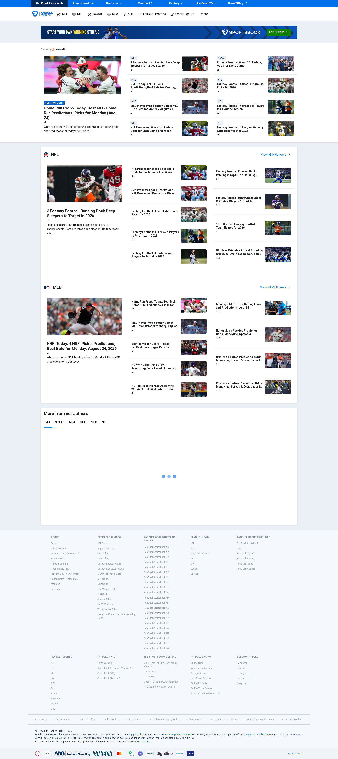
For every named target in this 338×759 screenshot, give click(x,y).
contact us (144, 741)
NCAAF (98, 14)
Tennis (54, 693)
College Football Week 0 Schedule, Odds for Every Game (239, 64)
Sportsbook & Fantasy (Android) (114, 668)
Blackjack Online (200, 673)
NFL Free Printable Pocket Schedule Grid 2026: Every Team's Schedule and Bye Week (239, 254)
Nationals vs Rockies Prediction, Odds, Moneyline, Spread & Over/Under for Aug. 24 (237, 334)
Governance (63, 719)
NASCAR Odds (105, 604)
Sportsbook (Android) (108, 678)
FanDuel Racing (245, 558)
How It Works (58, 558)
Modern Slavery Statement (65, 574)
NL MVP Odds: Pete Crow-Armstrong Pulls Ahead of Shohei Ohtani (153, 368)
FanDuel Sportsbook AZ (156, 552)
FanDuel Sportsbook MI (156, 602)
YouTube (241, 678)
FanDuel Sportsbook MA (156, 597)
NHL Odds (102, 579)
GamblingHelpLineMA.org (178, 734)
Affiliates (55, 584)
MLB (80, 14)
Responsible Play (60, 568)
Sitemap (55, 589)
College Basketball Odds (110, 568)
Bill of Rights (112, 719)
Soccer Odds (104, 599)
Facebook (242, 663)
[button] (279, 32)
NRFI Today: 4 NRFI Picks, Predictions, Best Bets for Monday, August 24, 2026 (153, 87)
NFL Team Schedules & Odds (159, 687)
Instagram (242, 673)
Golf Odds (102, 584)
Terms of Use (197, 719)
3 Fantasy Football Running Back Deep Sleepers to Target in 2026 (155, 64)
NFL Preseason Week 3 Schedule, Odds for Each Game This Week (152, 129)
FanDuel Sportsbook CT (156, 567)
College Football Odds (109, 563)
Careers (43, 719)
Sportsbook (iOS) (106, 673)
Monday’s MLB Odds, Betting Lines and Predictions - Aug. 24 (238, 306)
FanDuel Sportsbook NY (156, 618)
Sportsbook (81, 3)
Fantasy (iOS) (104, 663)
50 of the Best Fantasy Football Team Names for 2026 (236, 226)
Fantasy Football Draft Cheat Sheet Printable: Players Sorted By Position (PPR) (238, 201)
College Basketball (201, 553)
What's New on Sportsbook (65, 553)
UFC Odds (102, 594)
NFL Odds (102, 543)
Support (55, 543)
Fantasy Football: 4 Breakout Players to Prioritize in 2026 (240, 107)
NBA (115, 14)
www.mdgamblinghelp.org (260, 734)
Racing (174, 3)
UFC (193, 563)
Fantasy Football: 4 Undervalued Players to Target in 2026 (152, 255)
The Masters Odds (107, 589)
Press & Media (293, 719)
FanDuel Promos (154, 14)
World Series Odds (107, 609)
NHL (131, 14)
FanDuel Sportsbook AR (156, 547)
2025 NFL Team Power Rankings (161, 681)
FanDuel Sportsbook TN (156, 633)
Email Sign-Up (184, 14)
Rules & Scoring (59, 563)
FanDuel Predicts (246, 568)
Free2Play (235, 3)
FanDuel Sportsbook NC (156, 608)
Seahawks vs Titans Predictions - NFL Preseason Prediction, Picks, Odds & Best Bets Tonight (153, 193)
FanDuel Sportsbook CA (156, 557)
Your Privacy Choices (225, 719)
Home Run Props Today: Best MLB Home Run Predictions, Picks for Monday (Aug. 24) (80, 113)
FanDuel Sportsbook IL (156, 582)
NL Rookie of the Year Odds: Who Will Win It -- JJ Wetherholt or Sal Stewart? (152, 389)
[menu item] (42, 10)
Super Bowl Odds (106, 548)
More (204, 14)
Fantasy (112, 3)
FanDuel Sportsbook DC (156, 572)
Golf (53, 688)
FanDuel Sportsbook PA (156, 628)
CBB (53, 708)
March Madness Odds (109, 574)
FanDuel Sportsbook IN (156, 587)
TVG (239, 548)
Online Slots (197, 663)
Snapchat (242, 683)
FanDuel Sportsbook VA (156, 638)
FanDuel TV (204, 3)
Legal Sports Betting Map (64, 579)
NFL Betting (150, 671)
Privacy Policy (136, 719)
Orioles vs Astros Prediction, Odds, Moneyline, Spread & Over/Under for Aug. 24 (239, 360)
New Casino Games (201, 668)
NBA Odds (103, 553)
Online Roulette (199, 683)
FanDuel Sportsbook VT (156, 643)
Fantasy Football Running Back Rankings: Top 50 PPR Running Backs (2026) (236, 175)
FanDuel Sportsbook (247, 543)
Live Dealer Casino (201, 678)
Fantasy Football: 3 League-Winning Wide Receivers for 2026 (240, 129)
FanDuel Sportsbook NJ (156, 613)
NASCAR (55, 698)
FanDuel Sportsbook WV (157, 648)
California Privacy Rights (166, 719)
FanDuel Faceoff (246, 563)
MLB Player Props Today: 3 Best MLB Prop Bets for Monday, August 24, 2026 (154, 109)
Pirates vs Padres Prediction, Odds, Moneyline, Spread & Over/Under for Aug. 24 (239, 387)
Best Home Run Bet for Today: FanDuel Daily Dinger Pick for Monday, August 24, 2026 (150, 347)
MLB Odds (103, 558)
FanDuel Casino (245, 553)
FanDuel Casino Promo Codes (207, 693)
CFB (53, 683)
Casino (143, 3)
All (48, 422)
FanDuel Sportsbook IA (156, 577)
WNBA (54, 703)
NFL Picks (149, 676)
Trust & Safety (87, 719)
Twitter (241, 668)
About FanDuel (59, 548)
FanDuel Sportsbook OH (156, 623)
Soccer (194, 568)
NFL (65, 14)
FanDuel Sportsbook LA (156, 592)
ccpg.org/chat (136, 734)
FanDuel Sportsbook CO (156, 562)
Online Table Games (201, 688)
